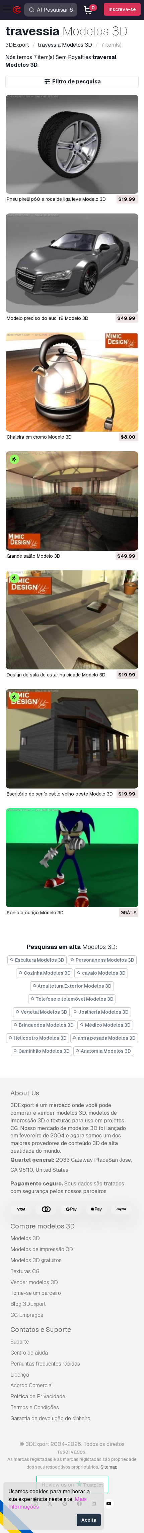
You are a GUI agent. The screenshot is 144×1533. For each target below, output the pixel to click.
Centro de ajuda (29, 1352)
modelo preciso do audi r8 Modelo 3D (47, 318)
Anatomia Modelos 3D (105, 1051)
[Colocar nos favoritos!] (129, 184)
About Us (24, 1093)
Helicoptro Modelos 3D (40, 1038)
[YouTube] (109, 1504)
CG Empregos (26, 1315)
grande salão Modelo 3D (33, 556)
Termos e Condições (34, 1407)
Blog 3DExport (28, 1304)
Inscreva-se (122, 9)
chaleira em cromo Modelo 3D (39, 437)
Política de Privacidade (37, 1396)
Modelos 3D (25, 1238)
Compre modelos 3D (42, 1226)
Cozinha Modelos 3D (47, 973)
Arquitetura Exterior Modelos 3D (74, 986)
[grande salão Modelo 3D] (72, 500)
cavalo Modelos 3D (103, 973)
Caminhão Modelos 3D (43, 1051)
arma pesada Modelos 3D (106, 1038)
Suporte (19, 1341)
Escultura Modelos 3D (39, 960)
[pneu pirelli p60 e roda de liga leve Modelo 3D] (72, 144)
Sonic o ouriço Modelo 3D (35, 913)
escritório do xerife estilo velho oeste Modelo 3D (60, 794)
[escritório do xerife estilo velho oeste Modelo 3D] (72, 738)
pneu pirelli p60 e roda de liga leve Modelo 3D (56, 199)
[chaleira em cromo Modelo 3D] (72, 382)
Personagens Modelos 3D (104, 960)
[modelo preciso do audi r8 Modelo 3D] (72, 263)
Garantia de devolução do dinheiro (50, 1418)
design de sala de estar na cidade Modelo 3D (56, 675)
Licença (19, 1374)
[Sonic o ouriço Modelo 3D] (72, 857)
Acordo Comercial (31, 1385)
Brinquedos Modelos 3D (46, 1025)
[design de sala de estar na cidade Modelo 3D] (72, 619)
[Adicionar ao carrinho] (115, 184)
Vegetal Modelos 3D (43, 1012)
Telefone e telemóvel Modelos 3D (74, 999)
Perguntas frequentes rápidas (45, 1363)
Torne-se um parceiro (35, 1293)
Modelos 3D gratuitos (36, 1260)
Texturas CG (25, 1271)
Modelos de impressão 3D (41, 1249)
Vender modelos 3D (34, 1282)
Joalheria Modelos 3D (103, 1012)
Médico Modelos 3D (107, 1025)
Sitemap (109, 1467)
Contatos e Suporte (40, 1329)
